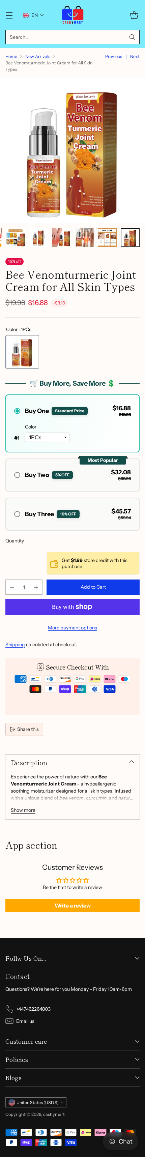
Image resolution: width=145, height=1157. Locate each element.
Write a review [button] (73, 905)
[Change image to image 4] (61, 237)
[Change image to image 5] (84, 237)
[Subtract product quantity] (12, 587)
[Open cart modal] (134, 15)
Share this (28, 729)
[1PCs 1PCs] (22, 352)
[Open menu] (9, 15)
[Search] (132, 37)
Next (135, 56)
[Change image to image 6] (107, 237)
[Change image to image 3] (38, 237)
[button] (34, 15)
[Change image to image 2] (15, 237)
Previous (113, 56)
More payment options (72, 628)
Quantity (14, 541)
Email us (25, 1021)
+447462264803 (33, 1009)
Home (11, 56)
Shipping (15, 645)
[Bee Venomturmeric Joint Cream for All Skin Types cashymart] (72, 150)
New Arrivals (37, 56)
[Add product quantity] (36, 587)
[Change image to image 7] (130, 237)
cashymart (54, 1114)
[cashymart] (73, 15)
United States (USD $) (38, 1102)
